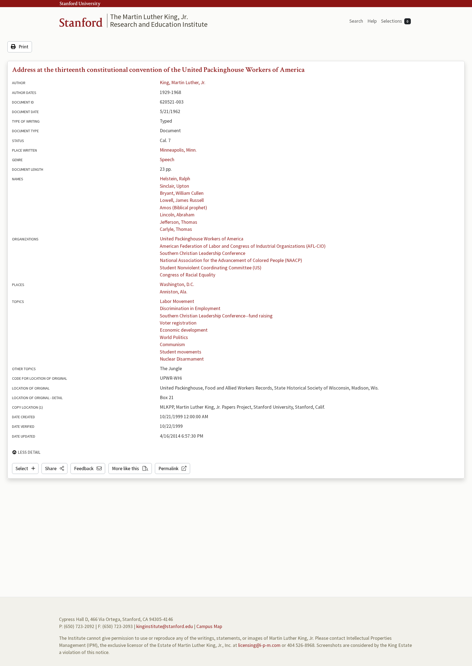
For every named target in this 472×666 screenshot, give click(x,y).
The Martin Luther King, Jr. (149, 16)
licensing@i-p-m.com (259, 645)
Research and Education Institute (159, 24)
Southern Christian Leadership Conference (202, 253)
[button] (54, 468)
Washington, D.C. (177, 284)
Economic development (184, 330)
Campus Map (209, 626)
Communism (172, 344)
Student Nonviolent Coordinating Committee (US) (210, 268)
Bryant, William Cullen (181, 193)
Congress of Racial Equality (187, 275)
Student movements (180, 352)
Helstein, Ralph (175, 179)
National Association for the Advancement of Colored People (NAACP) (231, 260)
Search (356, 21)
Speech (167, 160)
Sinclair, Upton (174, 186)
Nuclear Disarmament (182, 359)
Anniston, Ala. (173, 292)
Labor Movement (177, 301)
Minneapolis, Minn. (178, 150)
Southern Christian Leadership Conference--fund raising (216, 316)
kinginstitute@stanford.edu (164, 626)
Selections (395, 21)
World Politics (174, 337)
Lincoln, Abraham (177, 215)
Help (372, 21)
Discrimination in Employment (190, 308)
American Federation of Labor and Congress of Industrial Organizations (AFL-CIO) (243, 246)
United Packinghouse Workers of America (201, 239)
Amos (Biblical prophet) (183, 208)
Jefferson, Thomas (178, 222)
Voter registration (178, 323)
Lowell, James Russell (182, 200)
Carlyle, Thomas (176, 229)
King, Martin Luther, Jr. (182, 82)
